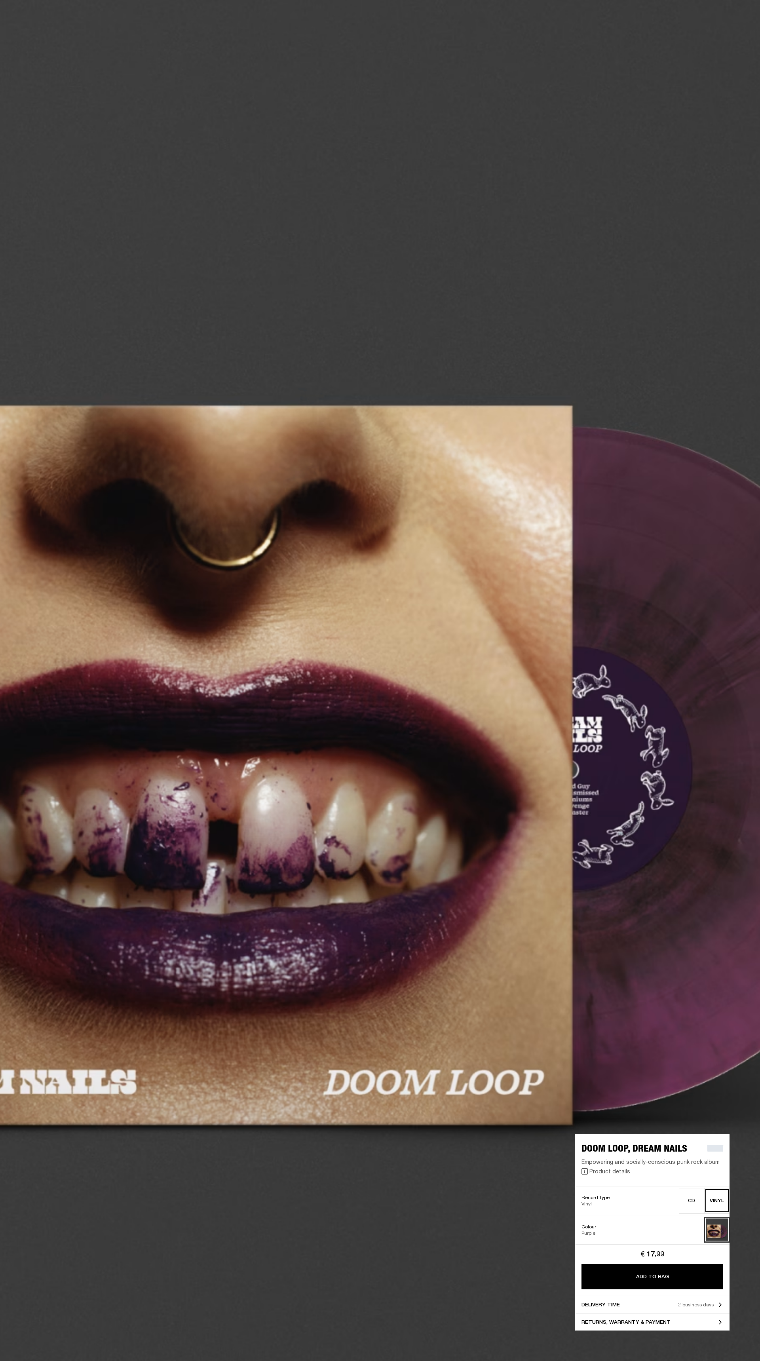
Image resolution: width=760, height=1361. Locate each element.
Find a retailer (687, 16)
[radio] (692, 1201)
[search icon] (701, 36)
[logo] (31, 31)
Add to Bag (652, 1276)
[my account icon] (714, 36)
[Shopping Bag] (727, 36)
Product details (609, 1171)
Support (679, 36)
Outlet (721, 16)
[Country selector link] (739, 16)
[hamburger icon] (739, 36)
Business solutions (603, 16)
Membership (648, 16)
